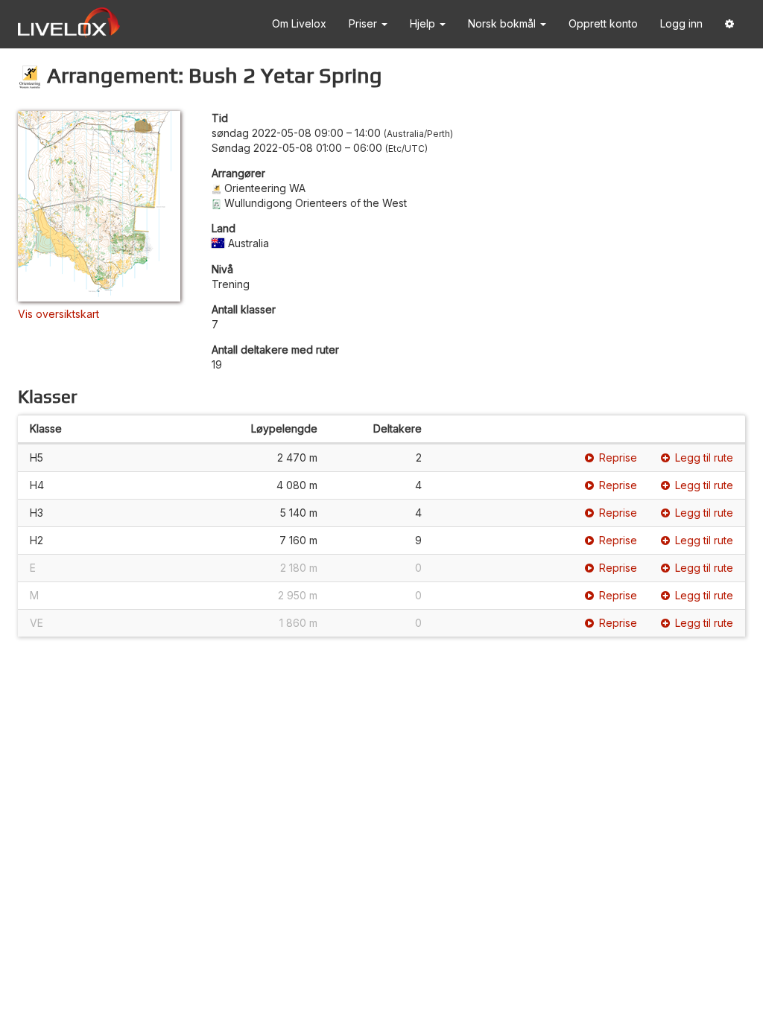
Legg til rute (704, 457)
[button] (729, 24)
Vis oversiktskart (58, 313)
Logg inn (681, 23)
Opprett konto (603, 23)
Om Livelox (299, 23)
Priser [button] (364, 23)
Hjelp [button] (424, 23)
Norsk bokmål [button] (503, 23)
